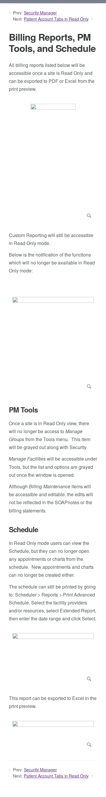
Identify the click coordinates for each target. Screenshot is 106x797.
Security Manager (40, 13)
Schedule (23, 529)
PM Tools (23, 409)
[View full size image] (53, 162)
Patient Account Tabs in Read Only (56, 19)
